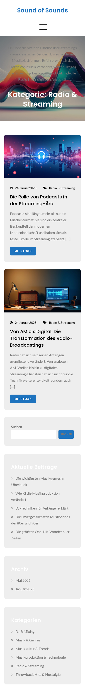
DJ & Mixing (25, 631)
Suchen (16, 426)
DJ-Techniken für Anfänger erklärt (41, 508)
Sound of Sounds (42, 10)
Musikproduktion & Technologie (40, 657)
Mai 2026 (23, 580)
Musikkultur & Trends (32, 648)
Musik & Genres (27, 640)
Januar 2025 (24, 589)
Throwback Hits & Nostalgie (38, 674)
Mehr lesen (23, 251)
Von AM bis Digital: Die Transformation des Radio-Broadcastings (41, 338)
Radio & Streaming (62, 188)
